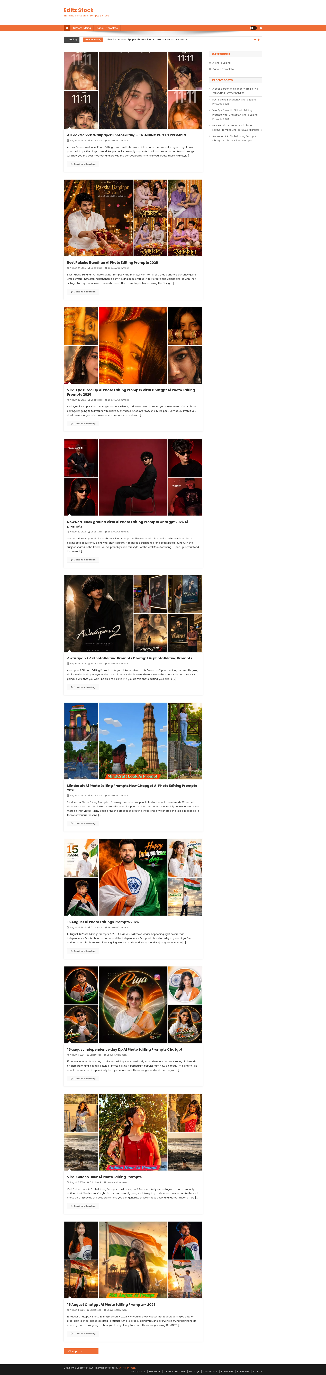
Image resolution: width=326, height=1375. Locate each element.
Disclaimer (154, 1371)
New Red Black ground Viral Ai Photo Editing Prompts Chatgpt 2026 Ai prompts (127, 524)
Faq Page (194, 1371)
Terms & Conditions (175, 1371)
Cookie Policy (210, 1371)
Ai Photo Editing (82, 28)
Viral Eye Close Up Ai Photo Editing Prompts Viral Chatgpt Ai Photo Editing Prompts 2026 (131, 392)
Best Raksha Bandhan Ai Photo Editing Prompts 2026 (137, 39)
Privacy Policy (138, 1371)
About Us (257, 1371)
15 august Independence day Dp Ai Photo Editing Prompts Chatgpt (124, 1049)
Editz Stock (79, 10)
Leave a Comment (118, 140)
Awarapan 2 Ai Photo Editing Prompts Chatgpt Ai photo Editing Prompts (129, 658)
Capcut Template (107, 28)
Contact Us (227, 1371)
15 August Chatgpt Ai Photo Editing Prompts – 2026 (111, 1304)
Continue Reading (85, 164)
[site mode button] (253, 28)
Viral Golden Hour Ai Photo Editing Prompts (104, 1177)
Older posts (75, 1351)
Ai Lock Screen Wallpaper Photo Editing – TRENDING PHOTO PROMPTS (126, 135)
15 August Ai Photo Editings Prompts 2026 (103, 922)
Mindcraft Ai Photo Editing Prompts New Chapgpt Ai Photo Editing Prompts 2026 (132, 787)
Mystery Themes (127, 1367)
